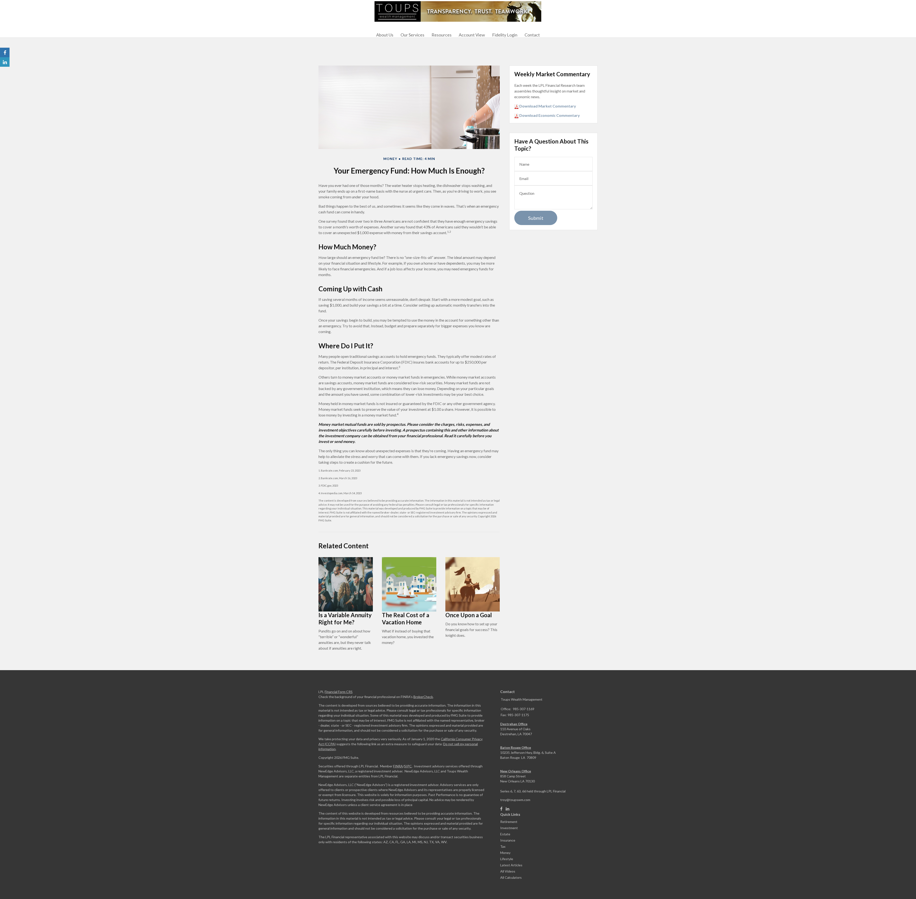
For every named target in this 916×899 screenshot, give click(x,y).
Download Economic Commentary (549, 115)
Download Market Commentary (547, 106)
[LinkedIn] (507, 809)
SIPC (408, 766)
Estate (505, 834)
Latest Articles (511, 865)
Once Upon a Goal (468, 614)
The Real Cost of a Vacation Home (405, 618)
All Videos (507, 871)
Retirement (508, 822)
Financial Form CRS (339, 692)
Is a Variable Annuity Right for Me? (345, 618)
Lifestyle (506, 859)
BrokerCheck (423, 697)
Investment (509, 828)
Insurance (507, 840)
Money (505, 853)
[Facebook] (501, 809)
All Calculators (511, 877)
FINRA (398, 766)
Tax (502, 846)
